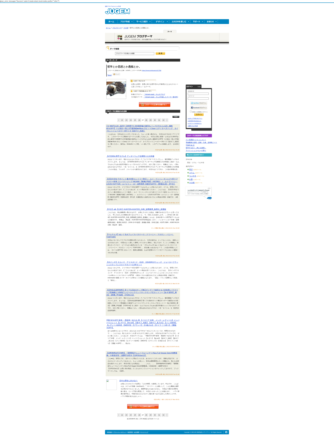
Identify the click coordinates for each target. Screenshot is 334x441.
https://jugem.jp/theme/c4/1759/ (151, 70)
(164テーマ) (198, 183)
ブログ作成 (126, 21)
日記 (191, 169)
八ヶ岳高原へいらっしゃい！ (196, 140)
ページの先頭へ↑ (226, 432)
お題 (191, 179)
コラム (192, 173)
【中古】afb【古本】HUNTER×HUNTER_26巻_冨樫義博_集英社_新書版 (136, 209)
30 (155, 120)
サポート (197, 21)
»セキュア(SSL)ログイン (195, 118)
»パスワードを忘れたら (195, 123)
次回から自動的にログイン (200, 112)
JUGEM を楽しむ (179, 21)
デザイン (160, 21)
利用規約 (109, 432)
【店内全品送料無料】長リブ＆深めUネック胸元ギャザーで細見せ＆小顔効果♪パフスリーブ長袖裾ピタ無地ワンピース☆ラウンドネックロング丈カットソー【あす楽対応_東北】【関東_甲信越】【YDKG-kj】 (142, 292)
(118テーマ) (196, 179)
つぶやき (192, 176)
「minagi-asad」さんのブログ (154, 94)
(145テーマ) (198, 173)
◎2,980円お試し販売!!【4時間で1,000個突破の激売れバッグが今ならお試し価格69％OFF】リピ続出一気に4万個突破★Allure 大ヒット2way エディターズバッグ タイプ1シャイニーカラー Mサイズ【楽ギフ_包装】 (142, 128)
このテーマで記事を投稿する (154, 104)
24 (131, 120)
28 (146, 120)
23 (126, 120)
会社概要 (136, 432)
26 (139, 120)
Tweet (109, 75)
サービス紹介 (143, 21)
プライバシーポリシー (119, 432)
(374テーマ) (200, 176)
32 (163, 120)
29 (150, 120)
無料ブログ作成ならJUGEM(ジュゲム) (117, 12)
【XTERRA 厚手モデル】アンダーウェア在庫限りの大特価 (130, 156)
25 (135, 120)
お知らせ (211, 21)
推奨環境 (130, 432)
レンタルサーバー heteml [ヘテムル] (198, 190)
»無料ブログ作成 (193, 126)
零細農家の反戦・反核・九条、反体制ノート (201, 142)
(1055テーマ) (197, 169)
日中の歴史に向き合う (128, 381)
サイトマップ (144, 432)
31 (159, 120)
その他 (192, 183)
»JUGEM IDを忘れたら (194, 121)
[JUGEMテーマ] (169, 31)
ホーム (111, 21)
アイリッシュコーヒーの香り (196, 150)
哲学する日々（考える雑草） (196, 148)
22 (122, 120)
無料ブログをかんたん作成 (113, 6)
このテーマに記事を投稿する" (143, 406)
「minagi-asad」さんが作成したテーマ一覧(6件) (161, 97)
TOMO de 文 (190, 145)
